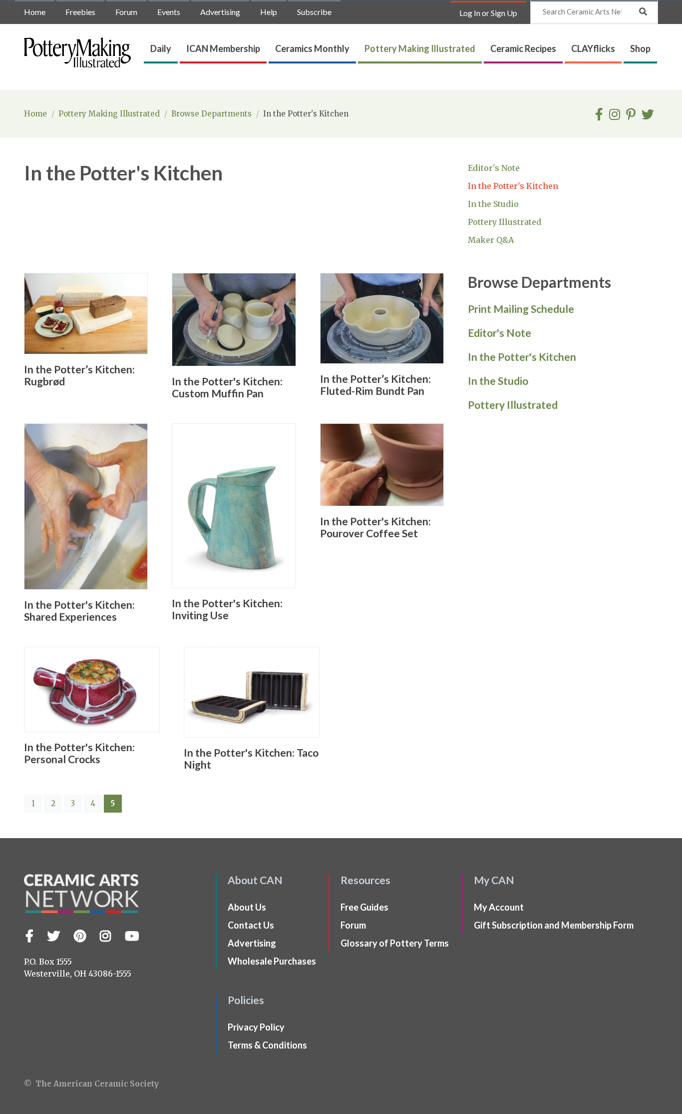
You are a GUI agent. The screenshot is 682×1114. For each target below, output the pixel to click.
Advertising (220, 11)
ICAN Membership (223, 48)
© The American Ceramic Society (91, 1084)
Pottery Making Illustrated (419, 48)
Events (168, 11)
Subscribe (314, 11)
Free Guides (364, 907)
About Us (247, 907)
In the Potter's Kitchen (513, 186)
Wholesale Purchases (272, 961)
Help (268, 11)
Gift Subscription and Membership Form (554, 925)
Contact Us (251, 925)
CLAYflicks (593, 48)
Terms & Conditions (267, 1045)
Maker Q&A (491, 240)
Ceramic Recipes (523, 48)
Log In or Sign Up (488, 12)
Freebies (80, 11)
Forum (126, 11)
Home (34, 11)
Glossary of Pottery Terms (395, 943)
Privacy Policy (256, 1027)
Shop (640, 48)
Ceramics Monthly (312, 48)
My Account (499, 907)
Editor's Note (494, 168)
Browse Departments (212, 113)
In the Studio (493, 204)
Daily (160, 48)
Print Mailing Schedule (521, 308)
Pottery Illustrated (504, 222)
